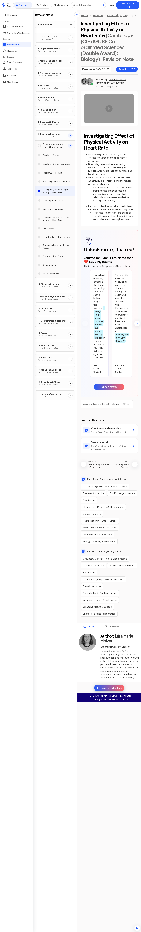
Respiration (89, 500)
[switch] (137, 928)
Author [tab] (92, 626)
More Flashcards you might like (104, 551)
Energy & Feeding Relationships (99, 541)
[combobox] (88, 5)
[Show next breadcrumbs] (135, 15)
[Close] (80, 697)
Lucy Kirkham (117, 82)
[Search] (103, 5)
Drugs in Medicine (92, 513)
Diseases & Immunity (93, 493)
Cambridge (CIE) (117, 15)
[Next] (137, 323)
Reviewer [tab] (114, 626)
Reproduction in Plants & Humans (100, 520)
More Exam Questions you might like (107, 479)
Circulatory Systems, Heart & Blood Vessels (105, 486)
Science (98, 15)
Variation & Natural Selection (97, 534)
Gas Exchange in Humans (122, 493)
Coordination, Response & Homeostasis (103, 507)
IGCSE (84, 15)
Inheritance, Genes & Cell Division (100, 527)
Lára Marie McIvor (117, 79)
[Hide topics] (77, 14)
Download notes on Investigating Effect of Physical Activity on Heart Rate (113, 697)
